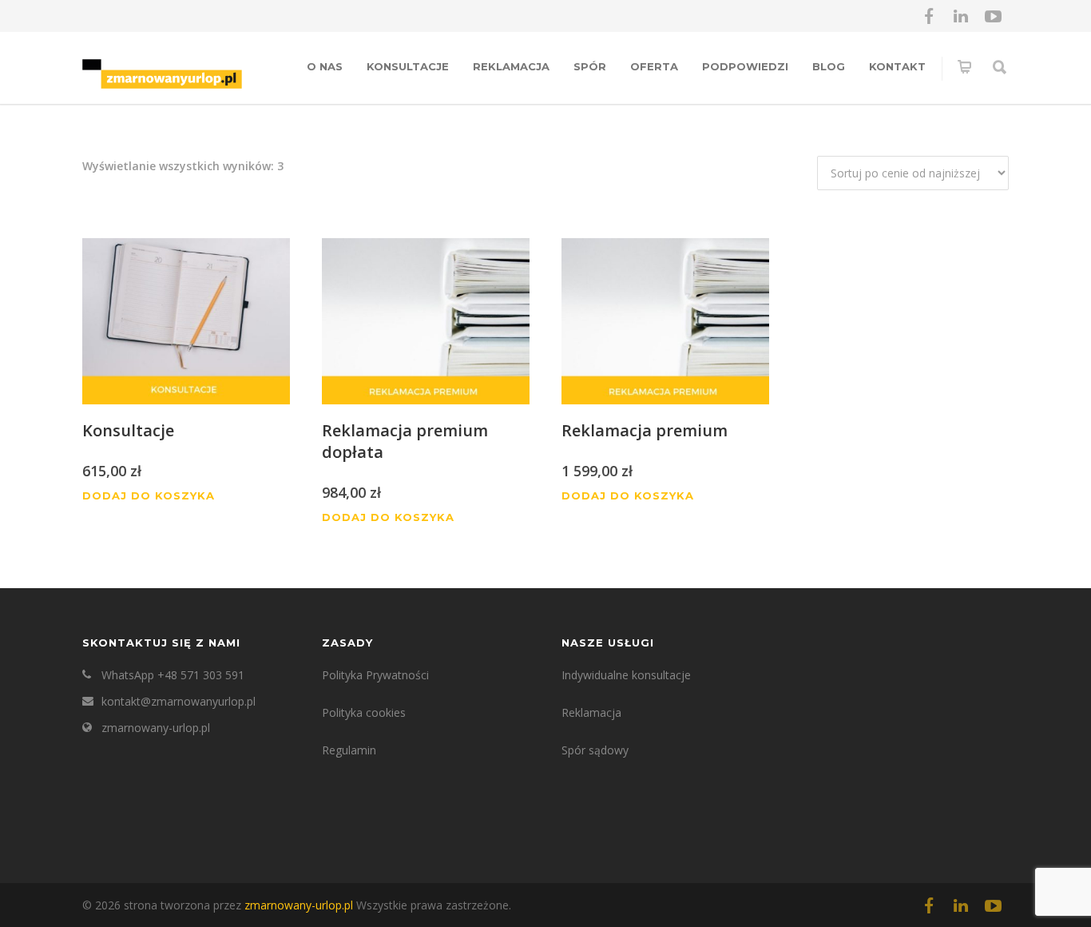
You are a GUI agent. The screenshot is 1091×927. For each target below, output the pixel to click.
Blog (828, 66)
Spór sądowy (595, 750)
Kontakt (897, 66)
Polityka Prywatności (375, 674)
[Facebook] (929, 16)
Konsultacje (408, 66)
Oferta (654, 66)
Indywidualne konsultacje (626, 674)
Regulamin (349, 750)
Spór (589, 66)
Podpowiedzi (745, 66)
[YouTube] (993, 16)
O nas (325, 66)
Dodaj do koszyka (148, 496)
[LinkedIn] (961, 16)
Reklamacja (511, 66)
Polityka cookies (364, 712)
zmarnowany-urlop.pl (155, 727)
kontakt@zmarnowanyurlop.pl (178, 701)
